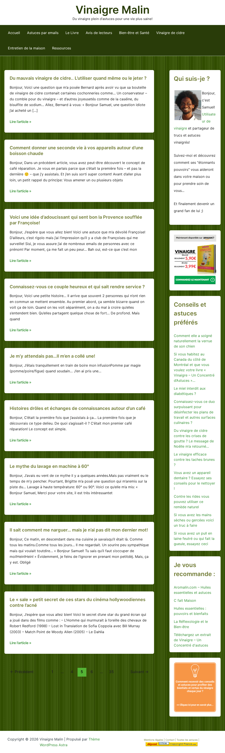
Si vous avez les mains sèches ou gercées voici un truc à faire (194, 520)
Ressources (61, 48)
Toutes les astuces (187, 739)
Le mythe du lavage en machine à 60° (49, 466)
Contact (170, 739)
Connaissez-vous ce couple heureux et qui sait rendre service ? (77, 286)
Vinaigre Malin (113, 9)
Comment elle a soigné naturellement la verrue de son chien (193, 340)
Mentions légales (153, 739)
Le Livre (72, 33)
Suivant (140, 671)
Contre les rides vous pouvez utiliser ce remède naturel (191, 501)
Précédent (21, 671)
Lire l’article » (20, 121)
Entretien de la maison (26, 48)
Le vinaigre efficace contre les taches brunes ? (194, 459)
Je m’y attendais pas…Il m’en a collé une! (52, 356)
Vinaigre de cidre (170, 33)
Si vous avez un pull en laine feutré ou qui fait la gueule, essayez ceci (194, 538)
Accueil (14, 33)
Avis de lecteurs (99, 33)
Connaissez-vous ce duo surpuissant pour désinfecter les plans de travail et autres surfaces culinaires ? (194, 412)
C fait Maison (185, 600)
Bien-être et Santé (134, 33)
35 (111, 671)
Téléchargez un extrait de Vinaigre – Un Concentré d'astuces (192, 639)
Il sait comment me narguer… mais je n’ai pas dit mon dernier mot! (79, 530)
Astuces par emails (42, 33)
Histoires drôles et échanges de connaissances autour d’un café (77, 408)
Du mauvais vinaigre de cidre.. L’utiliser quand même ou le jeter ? (78, 78)
